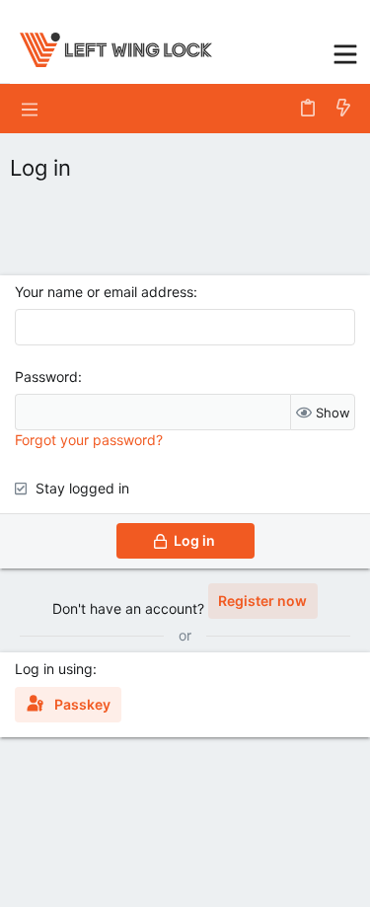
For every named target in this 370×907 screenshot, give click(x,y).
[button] (345, 52)
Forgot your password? (89, 439)
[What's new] (343, 108)
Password (46, 376)
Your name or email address (104, 291)
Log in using (54, 668)
